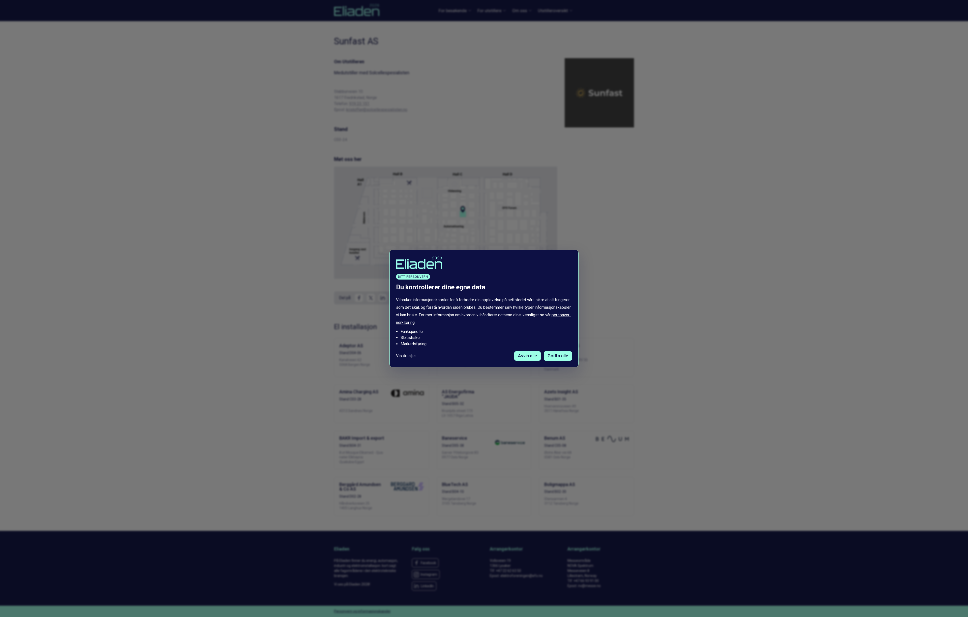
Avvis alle (527, 355)
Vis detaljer (406, 356)
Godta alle (558, 355)
